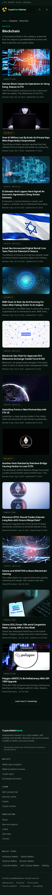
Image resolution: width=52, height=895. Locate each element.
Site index (6, 834)
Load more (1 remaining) (26, 701)
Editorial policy (8, 883)
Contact (5, 838)
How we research (10, 824)
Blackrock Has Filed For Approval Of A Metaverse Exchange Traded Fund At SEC (23, 357)
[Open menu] (47, 10)
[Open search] (39, 10)
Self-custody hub (10, 792)
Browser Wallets (27, 861)
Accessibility (38, 886)
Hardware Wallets (10, 856)
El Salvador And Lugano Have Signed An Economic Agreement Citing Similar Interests (23, 194)
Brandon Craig (7, 97)
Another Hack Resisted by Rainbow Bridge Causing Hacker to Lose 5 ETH (24, 465)
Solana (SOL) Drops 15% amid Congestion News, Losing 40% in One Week (24, 626)
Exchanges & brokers (11, 778)
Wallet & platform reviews (13, 769)
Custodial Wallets (10, 865)
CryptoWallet (12, 730)
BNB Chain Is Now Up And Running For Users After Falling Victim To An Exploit (23, 303)
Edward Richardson (9, 530)
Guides (5, 801)
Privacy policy (32, 883)
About (5, 819)
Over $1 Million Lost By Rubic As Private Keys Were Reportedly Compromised (26, 139)
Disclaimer (20, 883)
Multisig (45, 865)
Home (4, 21)
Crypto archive (9, 806)
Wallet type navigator (11, 764)
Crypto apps (8, 774)
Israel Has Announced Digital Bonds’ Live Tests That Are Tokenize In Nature (24, 250)
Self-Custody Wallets (29, 865)
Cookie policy (25, 886)
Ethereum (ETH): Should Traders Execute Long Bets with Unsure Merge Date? (23, 519)
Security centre (9, 796)
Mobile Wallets (27, 856)
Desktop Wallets (9, 861)
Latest (5, 829)
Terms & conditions (9, 886)
